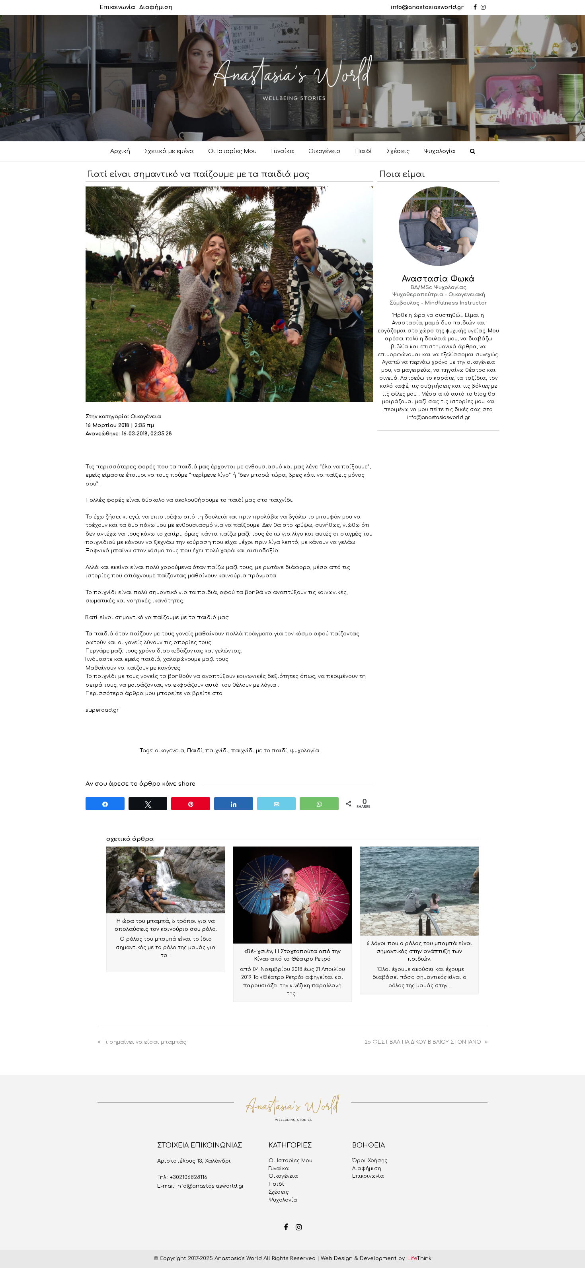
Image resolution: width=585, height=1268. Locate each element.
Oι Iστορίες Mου (290, 1160)
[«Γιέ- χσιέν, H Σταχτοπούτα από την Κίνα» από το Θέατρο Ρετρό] (292, 895)
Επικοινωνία (117, 7)
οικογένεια (169, 750)
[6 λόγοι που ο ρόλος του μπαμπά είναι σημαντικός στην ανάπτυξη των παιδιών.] (419, 891)
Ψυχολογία (283, 1200)
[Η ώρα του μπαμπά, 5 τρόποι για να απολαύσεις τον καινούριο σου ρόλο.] (165, 880)
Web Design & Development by (376, 1258)
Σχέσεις (279, 1192)
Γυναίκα (279, 1168)
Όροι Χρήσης (369, 1160)
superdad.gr (103, 710)
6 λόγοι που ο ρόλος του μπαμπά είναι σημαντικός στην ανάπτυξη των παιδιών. (419, 951)
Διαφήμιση (155, 7)
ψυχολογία (304, 750)
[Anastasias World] (292, 78)
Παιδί (195, 750)
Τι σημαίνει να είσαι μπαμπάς (144, 1042)
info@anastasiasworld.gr (427, 7)
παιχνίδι (216, 750)
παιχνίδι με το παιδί (259, 750)
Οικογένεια (283, 1176)
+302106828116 (188, 1177)
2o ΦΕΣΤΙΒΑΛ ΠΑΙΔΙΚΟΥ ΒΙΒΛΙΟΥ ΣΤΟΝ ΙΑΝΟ (424, 1042)
